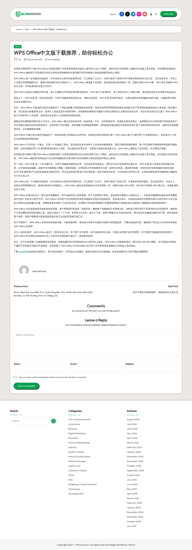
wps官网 (23, 251)
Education (73, 438)
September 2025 (135, 470)
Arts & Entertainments (79, 419)
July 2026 (132, 424)
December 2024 (135, 512)
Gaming (72, 447)
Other (17, 46)
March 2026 (133, 442)
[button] (168, 14)
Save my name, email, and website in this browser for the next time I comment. (52, 377)
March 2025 (133, 498)
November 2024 (135, 516)
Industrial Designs (77, 461)
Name (17, 363)
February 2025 (134, 502)
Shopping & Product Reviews (82, 484)
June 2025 (132, 484)
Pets (70, 479)
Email (74, 363)
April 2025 (132, 493)
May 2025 (132, 489)
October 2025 (134, 465)
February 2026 (134, 447)
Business (72, 428)
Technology (74, 489)
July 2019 (131, 526)
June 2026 (132, 428)
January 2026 (134, 451)
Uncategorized (75, 493)
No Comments (54, 59)
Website (129, 363)
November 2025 (135, 461)
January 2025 (134, 507)
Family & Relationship (79, 442)
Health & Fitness (76, 451)
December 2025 (135, 456)
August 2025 (133, 475)
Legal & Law (74, 465)
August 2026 (133, 419)
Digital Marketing (77, 433)
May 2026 (132, 433)
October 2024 (134, 521)
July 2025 (132, 479)
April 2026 (132, 438)
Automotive (74, 424)
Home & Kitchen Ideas (79, 456)
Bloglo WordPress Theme (122, 544)
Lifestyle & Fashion (77, 470)
